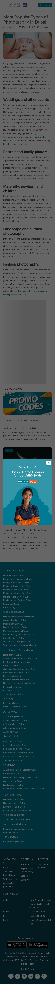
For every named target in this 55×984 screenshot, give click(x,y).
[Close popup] (48, 463)
